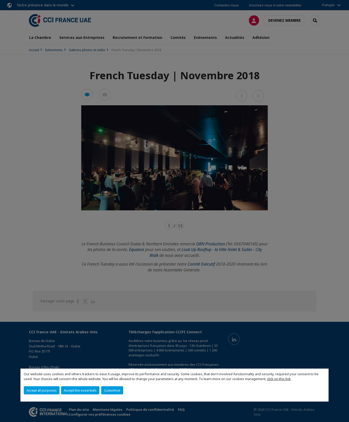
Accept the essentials (80, 390)
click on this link (279, 379)
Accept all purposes (42, 390)
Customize (112, 390)
